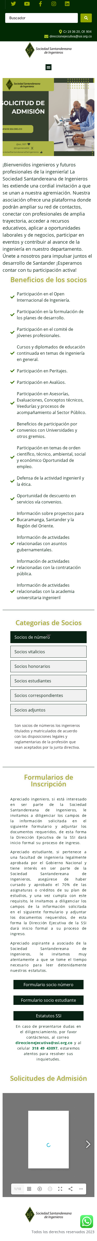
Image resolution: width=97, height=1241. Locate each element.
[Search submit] (86, 18)
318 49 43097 (45, 1048)
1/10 (17, 1189)
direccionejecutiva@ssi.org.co (44, 1042)
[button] (48, 67)
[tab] (48, 637)
